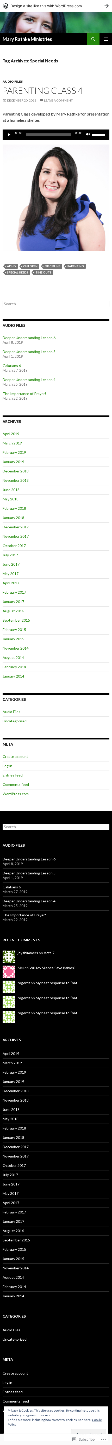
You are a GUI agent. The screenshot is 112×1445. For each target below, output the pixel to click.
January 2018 (13, 517)
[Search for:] (56, 304)
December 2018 (16, 471)
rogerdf (24, 983)
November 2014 (16, 648)
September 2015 (16, 620)
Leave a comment (58, 100)
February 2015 (14, 629)
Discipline (52, 266)
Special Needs (17, 272)
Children (30, 266)
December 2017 (16, 527)
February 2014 (14, 667)
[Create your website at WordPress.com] (56, 6)
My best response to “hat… (58, 983)
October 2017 (14, 545)
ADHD (11, 266)
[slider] (99, 134)
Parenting (75, 266)
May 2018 (10, 499)
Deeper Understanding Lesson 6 (29, 337)
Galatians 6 (12, 365)
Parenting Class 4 (43, 90)
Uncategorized (15, 721)
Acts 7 (49, 953)
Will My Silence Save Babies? (52, 968)
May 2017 (10, 573)
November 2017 (16, 536)
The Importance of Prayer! (24, 393)
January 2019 (13, 461)
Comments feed (16, 784)
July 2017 (10, 555)
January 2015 (13, 639)
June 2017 (11, 564)
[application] (56, 135)
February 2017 (14, 592)
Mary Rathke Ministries (27, 39)
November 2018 (16, 480)
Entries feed (13, 775)
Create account (15, 756)
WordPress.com (16, 794)
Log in (7, 766)
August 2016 (13, 611)
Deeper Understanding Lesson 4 (29, 379)
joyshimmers (28, 953)
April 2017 (11, 583)
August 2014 (13, 657)
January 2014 (13, 676)
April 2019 (11, 434)
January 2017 (13, 601)
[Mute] (88, 134)
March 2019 (12, 443)
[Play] (9, 134)
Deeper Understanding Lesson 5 (29, 351)
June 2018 (11, 489)
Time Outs (43, 272)
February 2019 (14, 452)
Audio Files (13, 81)
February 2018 (14, 508)
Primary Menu (105, 39)
